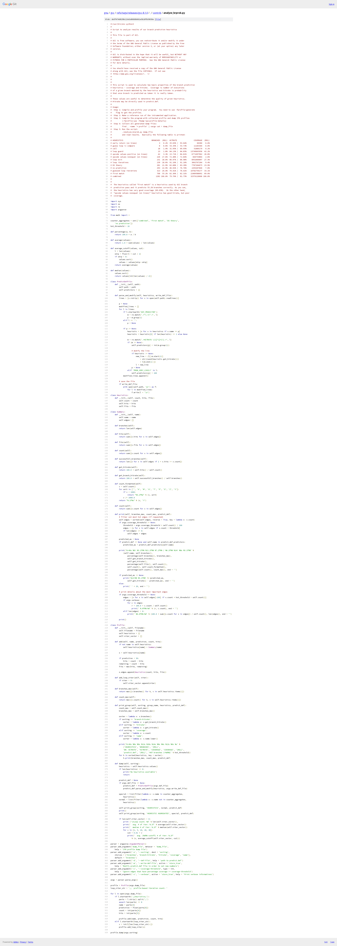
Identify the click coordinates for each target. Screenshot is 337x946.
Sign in (331, 4)
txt (326, 942)
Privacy (23, 942)
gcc (112, 12)
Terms (30, 942)
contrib (157, 12)
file (158, 19)
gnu (106, 12)
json (332, 942)
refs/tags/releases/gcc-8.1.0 (132, 12)
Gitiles (15, 942)
